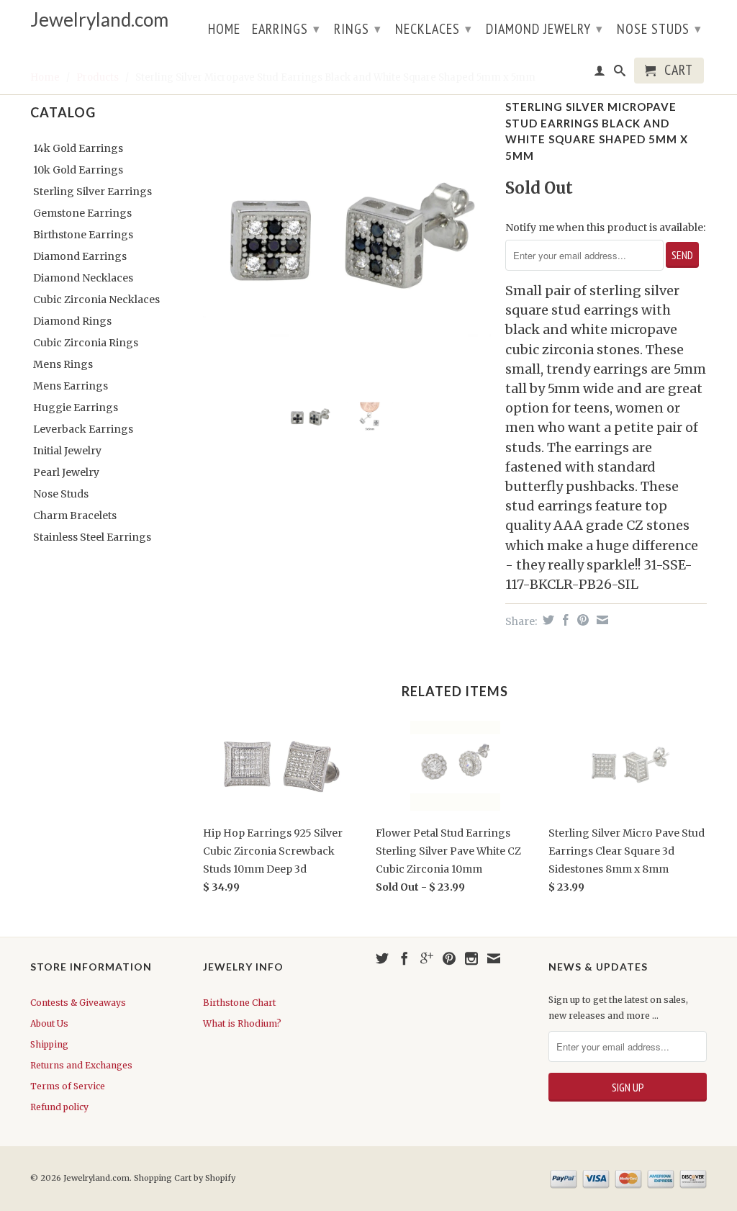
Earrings (286, 28)
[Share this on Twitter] (546, 620)
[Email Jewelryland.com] (493, 958)
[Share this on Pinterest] (581, 620)
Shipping (49, 1044)
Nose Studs (659, 28)
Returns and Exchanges (81, 1065)
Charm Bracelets (75, 515)
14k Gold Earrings (78, 148)
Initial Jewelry (67, 450)
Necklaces (433, 28)
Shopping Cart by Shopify (184, 1178)
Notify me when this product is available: (605, 227)
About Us (49, 1023)
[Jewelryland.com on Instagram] (471, 958)
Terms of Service (67, 1086)
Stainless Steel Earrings (92, 537)
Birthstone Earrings (83, 234)
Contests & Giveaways (78, 1002)
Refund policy (59, 1107)
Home (224, 30)
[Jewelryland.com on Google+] (426, 958)
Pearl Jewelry (66, 472)
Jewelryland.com (99, 20)
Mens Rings (63, 364)
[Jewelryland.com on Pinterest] (449, 958)
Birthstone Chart (239, 1002)
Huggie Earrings (75, 407)
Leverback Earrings (83, 429)
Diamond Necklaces (83, 277)
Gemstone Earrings (82, 213)
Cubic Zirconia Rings (85, 342)
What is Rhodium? (242, 1023)
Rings (357, 28)
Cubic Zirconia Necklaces (96, 299)
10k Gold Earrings (78, 169)
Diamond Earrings (80, 256)
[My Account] (600, 73)
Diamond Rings (72, 321)
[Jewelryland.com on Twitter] (382, 958)
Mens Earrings (70, 385)
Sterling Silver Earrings (92, 191)
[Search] (620, 73)
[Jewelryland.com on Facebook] (404, 958)
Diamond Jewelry (544, 28)
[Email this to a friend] (600, 620)
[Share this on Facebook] (563, 620)
